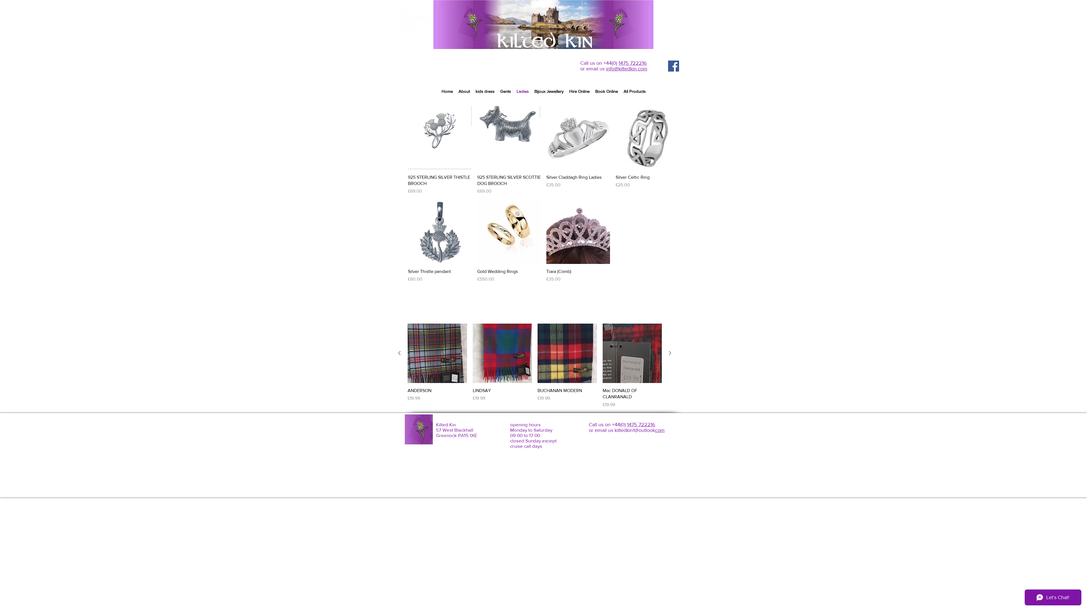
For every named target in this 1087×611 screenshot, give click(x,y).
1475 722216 (633, 63)
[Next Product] (670, 353)
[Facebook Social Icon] (673, 66)
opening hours (525, 424)
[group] (543, 296)
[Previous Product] (399, 353)
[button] (505, 91)
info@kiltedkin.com (626, 69)
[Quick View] (440, 138)
